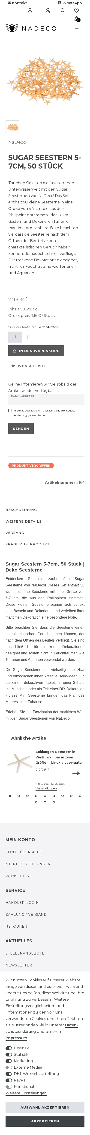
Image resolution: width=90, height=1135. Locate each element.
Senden (21, 429)
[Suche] (61, 10)
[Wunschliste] (76, 10)
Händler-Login (22, 903)
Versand (15, 533)
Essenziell (23, 1048)
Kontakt (19, 3)
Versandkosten (48, 327)
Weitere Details (24, 521)
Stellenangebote (25, 953)
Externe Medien (29, 1067)
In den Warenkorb (39, 351)
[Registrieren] (44, 10)
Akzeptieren (45, 1121)
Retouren (16, 926)
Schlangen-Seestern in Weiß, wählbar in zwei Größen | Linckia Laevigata (59, 757)
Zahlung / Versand (26, 915)
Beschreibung (21, 510)
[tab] (21, 510)
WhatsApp (71, 3)
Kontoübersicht (24, 852)
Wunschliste (32, 366)
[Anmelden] (26, 10)
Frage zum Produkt (28, 544)
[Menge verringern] (36, 337)
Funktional (24, 1086)
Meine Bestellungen (28, 864)
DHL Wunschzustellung (36, 1074)
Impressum (16, 1038)
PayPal (20, 1080)
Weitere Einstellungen (26, 1093)
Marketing (23, 1061)
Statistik (21, 1054)
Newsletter (19, 965)
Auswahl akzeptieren (45, 1107)
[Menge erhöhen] (28, 337)
